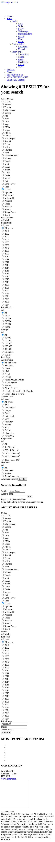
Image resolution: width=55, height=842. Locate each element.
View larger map (8, 779)
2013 (7, 265)
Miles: (4, 727)
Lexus (7, 172)
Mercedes (9, 195)
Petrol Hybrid (11, 382)
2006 (7, 245)
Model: (4, 631)
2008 (7, 251)
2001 (7, 231)
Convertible (10, 407)
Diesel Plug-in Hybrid (14, 394)
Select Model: (7, 217)
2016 (7, 273)
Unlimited (9, 352)
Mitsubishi (9, 198)
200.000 (8, 346)
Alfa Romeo (9, 110)
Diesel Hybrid (11, 388)
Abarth (7, 209)
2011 (7, 259)
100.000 (8, 340)
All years (9, 228)
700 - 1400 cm (12, 450)
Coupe (8, 410)
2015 (7, 271)
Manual (8, 473)
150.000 (8, 343)
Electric (8, 385)
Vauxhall (8, 150)
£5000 (7, 315)
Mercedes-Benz (11, 155)
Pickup (8, 430)
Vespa (7, 130)
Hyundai (8, 192)
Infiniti (7, 169)
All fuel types (10, 362)
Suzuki (8, 141)
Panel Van (9, 436)
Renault (8, 104)
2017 (7, 276)
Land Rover (10, 184)
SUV (7, 427)
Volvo (7, 147)
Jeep (6, 124)
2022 (7, 290)
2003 (7, 236)
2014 (7, 268)
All (6, 313)
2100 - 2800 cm (12, 456)
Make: (4, 513)
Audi (6, 118)
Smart (7, 215)
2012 (7, 262)
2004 (7, 239)
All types (9, 402)
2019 (7, 282)
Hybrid (8, 377)
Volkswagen (10, 138)
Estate (7, 413)
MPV (7, 419)
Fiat (6, 181)
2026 (7, 302)
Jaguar (7, 178)
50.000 (8, 337)
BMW (7, 127)
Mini (7, 164)
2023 (7, 293)
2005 (7, 242)
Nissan (8, 133)
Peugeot (8, 201)
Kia (6, 116)
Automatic (9, 470)
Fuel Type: (6, 357)
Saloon (8, 424)
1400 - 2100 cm (12, 453)
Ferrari (7, 144)
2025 (7, 299)
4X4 (7, 404)
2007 (7, 248)
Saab (7, 186)
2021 (7, 288)
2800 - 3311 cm (12, 460)
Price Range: (7, 721)
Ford (7, 152)
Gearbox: (5, 462)
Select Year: (6, 223)
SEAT (7, 167)
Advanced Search (9, 479)
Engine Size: (6, 438)
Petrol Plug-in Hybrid (14, 379)
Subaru (8, 113)
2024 (7, 296)
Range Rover (10, 212)
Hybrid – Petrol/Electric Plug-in (19, 391)
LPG (7, 371)
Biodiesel (9, 365)
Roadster (9, 422)
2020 (7, 285)
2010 (7, 256)
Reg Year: (5, 637)
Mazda (8, 189)
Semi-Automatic (12, 476)
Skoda (7, 204)
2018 (7, 279)
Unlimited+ (8, 355)
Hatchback (9, 416)
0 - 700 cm (10, 447)
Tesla (7, 121)
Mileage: (5, 329)
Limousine (9, 433)
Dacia (7, 175)
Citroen (8, 135)
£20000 (8, 324)
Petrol (7, 374)
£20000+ (8, 327)
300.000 (8, 349)
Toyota (8, 107)
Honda (8, 161)
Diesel (7, 368)
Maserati (8, 158)
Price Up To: (7, 307)
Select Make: (7, 99)
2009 (7, 253)
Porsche (8, 206)
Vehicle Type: (7, 396)
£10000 (8, 318)
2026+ (7, 305)
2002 (7, 234)
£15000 (8, 321)
